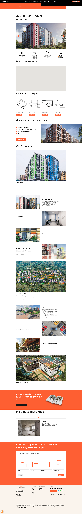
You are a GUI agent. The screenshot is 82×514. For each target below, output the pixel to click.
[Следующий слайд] (63, 36)
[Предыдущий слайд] (18, 36)
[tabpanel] (41, 428)
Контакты (55, 1)
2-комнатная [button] (44, 111)
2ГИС (51, 497)
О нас (52, 1)
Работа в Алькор (46, 1)
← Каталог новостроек (21, 6)
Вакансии (33, 490)
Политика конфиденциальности (21, 507)
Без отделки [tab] (38, 417)
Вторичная (41, 489)
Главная (26, 1)
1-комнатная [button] (31, 111)
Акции (41, 1)
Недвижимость (42, 486)
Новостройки (41, 488)
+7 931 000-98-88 (56, 488)
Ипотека (30, 1)
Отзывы (33, 489)
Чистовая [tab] (44, 417)
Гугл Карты (52, 499)
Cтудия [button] (17, 111)
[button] (76, 1)
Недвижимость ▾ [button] (36, 1)
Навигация (34, 486)
